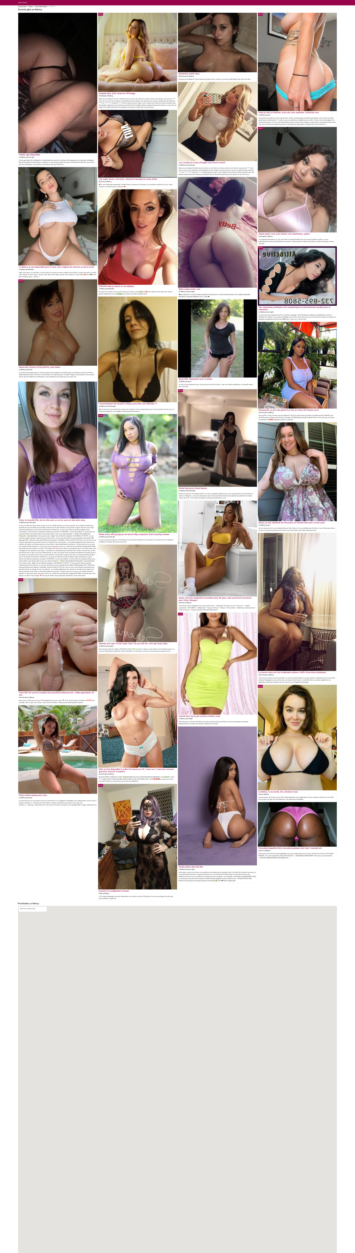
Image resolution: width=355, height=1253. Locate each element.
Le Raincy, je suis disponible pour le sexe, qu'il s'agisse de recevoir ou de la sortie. (56, 267)
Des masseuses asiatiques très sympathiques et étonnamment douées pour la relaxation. (294, 308)
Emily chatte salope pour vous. (33, 795)
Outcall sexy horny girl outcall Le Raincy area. (200, 716)
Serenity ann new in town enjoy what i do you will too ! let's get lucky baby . (134, 643)
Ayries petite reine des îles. (191, 867)
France (30, 6)
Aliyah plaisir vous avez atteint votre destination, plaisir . (285, 234)
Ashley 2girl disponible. (29, 155)
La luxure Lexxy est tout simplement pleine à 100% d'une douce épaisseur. (293, 672)
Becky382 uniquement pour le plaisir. (196, 379)
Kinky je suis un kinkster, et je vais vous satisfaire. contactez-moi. (289, 112)
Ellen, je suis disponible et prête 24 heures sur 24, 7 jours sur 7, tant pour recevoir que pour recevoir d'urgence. (136, 770)
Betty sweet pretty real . (190, 289)
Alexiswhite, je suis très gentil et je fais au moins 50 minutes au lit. (289, 410)
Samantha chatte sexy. (189, 74)
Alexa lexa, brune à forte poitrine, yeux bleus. (40, 367)
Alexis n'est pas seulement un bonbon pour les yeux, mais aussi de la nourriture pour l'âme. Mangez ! (215, 599)
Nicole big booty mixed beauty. (193, 488)
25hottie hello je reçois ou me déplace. (117, 286)
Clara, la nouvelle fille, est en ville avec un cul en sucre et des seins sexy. (52, 520)
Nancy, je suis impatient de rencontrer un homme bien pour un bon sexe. (292, 522)
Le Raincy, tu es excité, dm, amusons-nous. (278, 792)
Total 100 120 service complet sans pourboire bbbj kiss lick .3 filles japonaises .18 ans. (56, 693)
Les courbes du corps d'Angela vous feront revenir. (202, 162)
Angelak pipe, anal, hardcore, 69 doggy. (117, 93)
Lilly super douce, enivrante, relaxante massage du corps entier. (128, 179)
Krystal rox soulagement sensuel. (114, 891)
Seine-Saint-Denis (41, 6)
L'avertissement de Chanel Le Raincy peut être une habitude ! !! (128, 404)
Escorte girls (22, 6)
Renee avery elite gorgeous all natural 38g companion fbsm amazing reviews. (134, 534)
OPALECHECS (22, 3)
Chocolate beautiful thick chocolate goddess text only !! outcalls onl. (290, 848)
